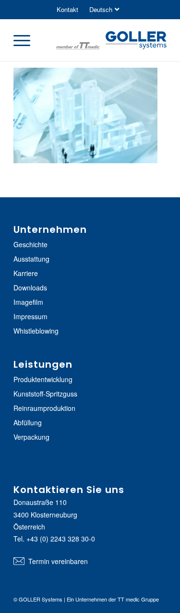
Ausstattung (31, 259)
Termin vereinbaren (58, 561)
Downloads (30, 287)
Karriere (25, 273)
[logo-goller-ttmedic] (111, 41)
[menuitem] (67, 9)
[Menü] (26, 39)
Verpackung (31, 437)
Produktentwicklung (42, 379)
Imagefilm (28, 302)
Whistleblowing (36, 331)
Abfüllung (27, 422)
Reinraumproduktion (44, 408)
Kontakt (67, 9)
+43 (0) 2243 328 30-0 (60, 538)
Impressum (30, 316)
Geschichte (30, 244)
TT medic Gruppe (138, 599)
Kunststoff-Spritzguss (45, 393)
